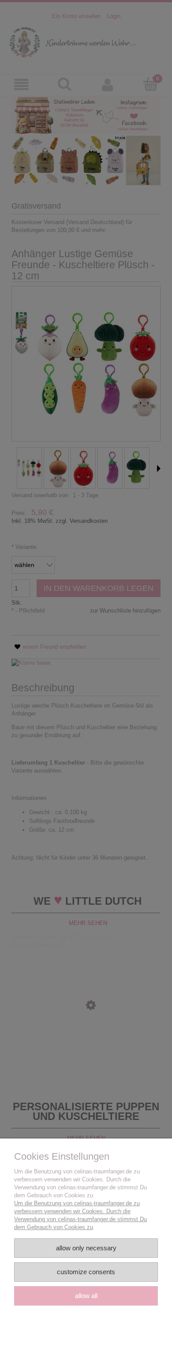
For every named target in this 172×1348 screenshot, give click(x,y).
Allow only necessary (86, 1248)
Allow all (86, 1295)
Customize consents (86, 1272)
